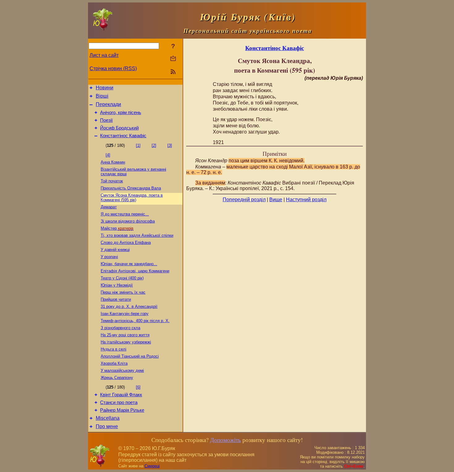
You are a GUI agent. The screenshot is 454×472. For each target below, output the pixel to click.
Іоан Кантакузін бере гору (125, 313)
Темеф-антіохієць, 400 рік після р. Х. (135, 320)
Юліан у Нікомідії (117, 285)
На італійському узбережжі (126, 342)
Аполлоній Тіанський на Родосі (130, 356)
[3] (169, 145)
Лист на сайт (104, 55)
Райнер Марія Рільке (122, 410)
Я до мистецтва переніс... (125, 214)
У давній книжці (115, 249)
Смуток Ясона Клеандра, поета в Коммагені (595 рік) (132, 197)
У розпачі (109, 256)
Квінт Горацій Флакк (121, 394)
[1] (138, 145)
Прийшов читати (116, 299)
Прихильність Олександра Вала (131, 188)
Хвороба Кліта (114, 363)
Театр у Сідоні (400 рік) (122, 278)
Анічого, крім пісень (120, 112)
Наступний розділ (306, 199)
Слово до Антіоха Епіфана (126, 242)
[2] (154, 145)
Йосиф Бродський (119, 127)
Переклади (108, 104)
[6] (138, 387)
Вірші (102, 96)
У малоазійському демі (122, 370)
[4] (108, 155)
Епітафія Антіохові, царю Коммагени (135, 271)
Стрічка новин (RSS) (113, 68)
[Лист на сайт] (173, 59)
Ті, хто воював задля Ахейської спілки (137, 235)
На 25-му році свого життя (125, 335)
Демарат (109, 207)
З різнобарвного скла (120, 327)
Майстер (117, 228)
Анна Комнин (113, 162)
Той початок (112, 181)
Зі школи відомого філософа (128, 221)
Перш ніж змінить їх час (123, 292)
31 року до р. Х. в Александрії (129, 306)
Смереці (152, 466)
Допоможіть (225, 440)
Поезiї (106, 120)
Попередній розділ (244, 199)
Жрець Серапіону (117, 377)
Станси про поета (118, 402)
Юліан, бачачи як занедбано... (129, 264)
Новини (104, 87)
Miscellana (108, 418)
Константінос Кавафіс (123, 135)
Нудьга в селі (113, 349)
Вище (275, 199)
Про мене (107, 426)
